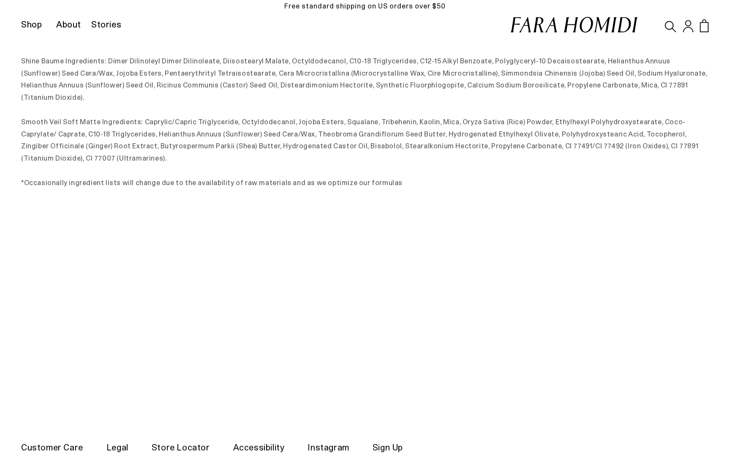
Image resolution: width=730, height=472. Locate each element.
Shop (31, 24)
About (68, 24)
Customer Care (52, 447)
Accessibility (259, 447)
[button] (704, 26)
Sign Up (388, 447)
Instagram (328, 447)
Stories (106, 24)
